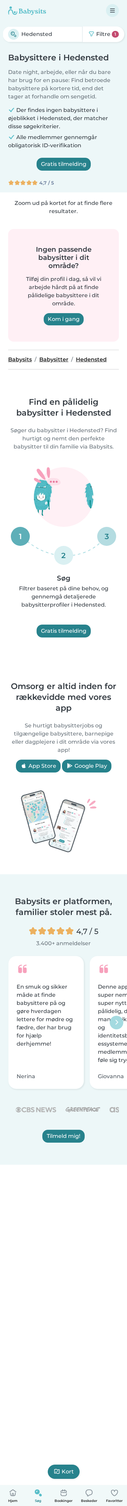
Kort (68, 1471)
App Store (41, 766)
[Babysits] (27, 10)
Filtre (105, 34)
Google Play (90, 766)
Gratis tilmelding (63, 164)
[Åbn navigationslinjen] (112, 10)
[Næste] (116, 1022)
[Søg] (13, 34)
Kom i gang (64, 319)
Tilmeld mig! (63, 1136)
